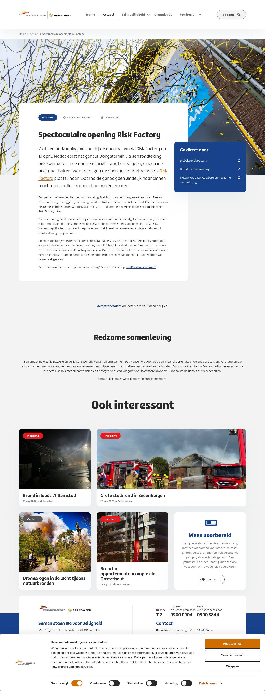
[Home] (45, 14)
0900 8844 (208, 614)
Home (22, 34)
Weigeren (232, 666)
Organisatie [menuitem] (163, 14)
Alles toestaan (232, 643)
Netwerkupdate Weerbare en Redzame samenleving (205, 180)
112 (159, 614)
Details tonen (208, 683)
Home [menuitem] (90, 14)
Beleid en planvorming (195, 169)
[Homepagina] (64, 613)
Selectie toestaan (232, 655)
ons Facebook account (141, 267)
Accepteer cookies (109, 306)
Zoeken (228, 15)
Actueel (34, 34)
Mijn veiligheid (133, 14)
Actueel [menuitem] (108, 14)
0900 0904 (181, 614)
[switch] (114, 683)
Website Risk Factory (193, 161)
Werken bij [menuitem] (188, 14)
